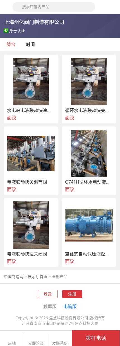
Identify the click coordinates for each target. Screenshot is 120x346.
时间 (31, 44)
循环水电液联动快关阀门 (89, 110)
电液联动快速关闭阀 (27, 254)
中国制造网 (13, 276)
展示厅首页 (37, 276)
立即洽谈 (36, 343)
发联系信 (60, 343)
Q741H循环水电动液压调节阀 (89, 182)
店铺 (12, 343)
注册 (72, 294)
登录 (48, 294)
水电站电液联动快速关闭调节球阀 (31, 110)
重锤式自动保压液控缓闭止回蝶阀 (89, 254)
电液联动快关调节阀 (27, 182)
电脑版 (70, 306)
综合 (10, 44)
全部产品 (60, 276)
